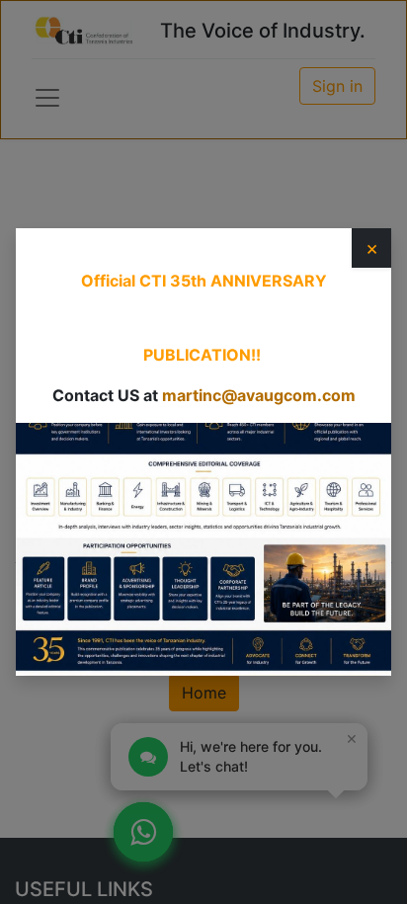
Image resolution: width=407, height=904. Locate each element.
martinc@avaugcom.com (259, 395)
